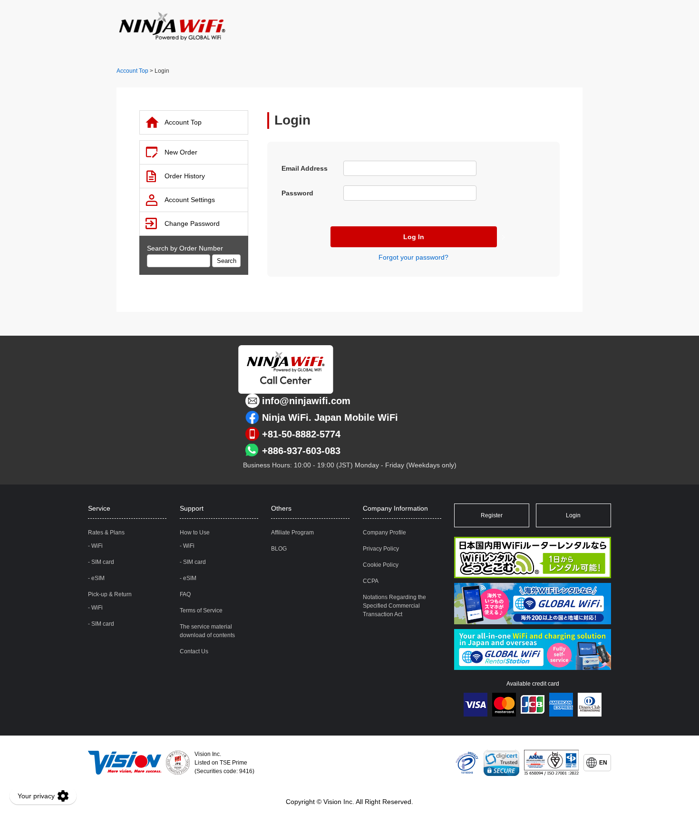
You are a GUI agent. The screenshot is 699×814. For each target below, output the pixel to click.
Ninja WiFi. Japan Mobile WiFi (330, 417)
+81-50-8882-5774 (301, 434)
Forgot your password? (413, 257)
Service (99, 508)
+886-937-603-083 (301, 451)
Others (281, 508)
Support (192, 508)
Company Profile (384, 532)
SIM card (102, 562)
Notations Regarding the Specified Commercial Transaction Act (394, 606)
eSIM (98, 578)
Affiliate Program (292, 532)
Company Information (395, 508)
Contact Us (194, 651)
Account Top (132, 71)
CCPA (371, 581)
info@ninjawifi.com (306, 401)
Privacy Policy (381, 548)
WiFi (97, 546)
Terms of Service (201, 610)
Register (492, 515)
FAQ (185, 594)
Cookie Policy (380, 565)
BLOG (279, 548)
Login (573, 515)
